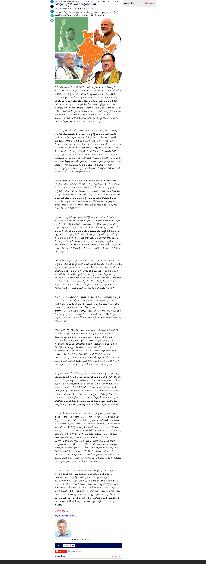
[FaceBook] (52, 1)
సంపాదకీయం (60, 556)
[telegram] (52, 20)
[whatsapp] (52, 15)
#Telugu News (69, 545)
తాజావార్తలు (129, 3)
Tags (57, 545)
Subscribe (62, 551)
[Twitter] (52, 6)
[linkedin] (52, 11)
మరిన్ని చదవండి (117, 557)
